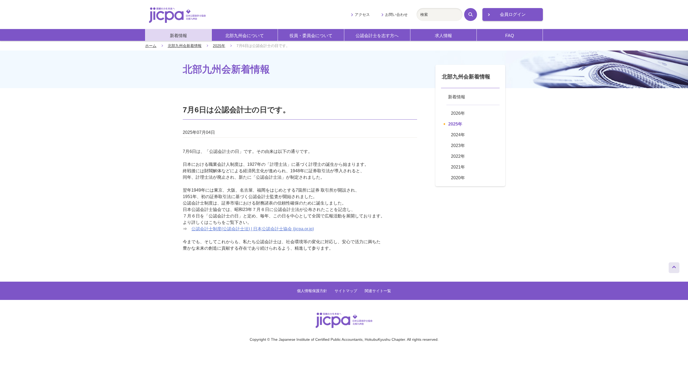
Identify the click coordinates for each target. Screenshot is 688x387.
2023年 (458, 145)
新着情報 (178, 35)
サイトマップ (346, 291)
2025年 (219, 46)
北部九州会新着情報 (185, 46)
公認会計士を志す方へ (377, 35)
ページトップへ (674, 266)
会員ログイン (513, 14)
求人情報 (443, 35)
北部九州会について (244, 35)
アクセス (362, 14)
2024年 (458, 134)
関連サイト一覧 (378, 291)
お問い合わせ (396, 14)
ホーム (150, 46)
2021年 (458, 167)
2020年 (458, 177)
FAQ (509, 35)
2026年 (458, 113)
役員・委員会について (310, 35)
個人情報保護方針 (312, 291)
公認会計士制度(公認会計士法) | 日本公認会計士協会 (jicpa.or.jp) (252, 229)
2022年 (458, 156)
